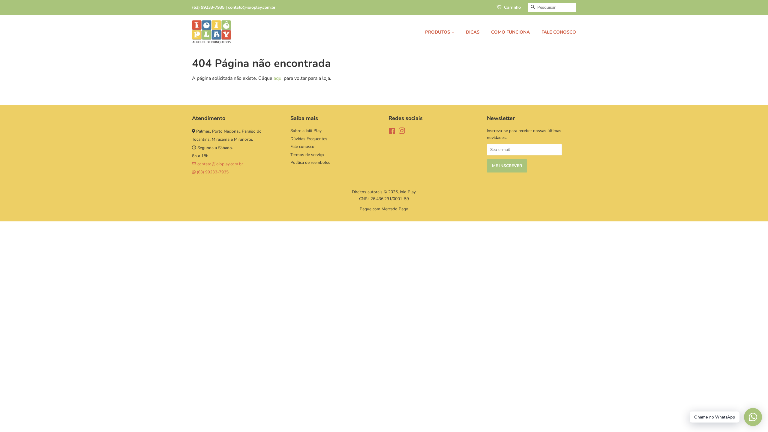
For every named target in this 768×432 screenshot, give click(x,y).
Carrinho (512, 7)
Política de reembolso (310, 162)
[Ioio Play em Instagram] (401, 132)
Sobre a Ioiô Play (306, 131)
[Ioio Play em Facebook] (391, 132)
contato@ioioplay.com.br (219, 164)
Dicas (472, 32)
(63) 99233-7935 (212, 172)
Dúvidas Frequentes (308, 139)
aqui (278, 78)
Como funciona (510, 32)
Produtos (438, 32)
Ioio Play (408, 192)
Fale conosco (559, 32)
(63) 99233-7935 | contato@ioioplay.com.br (233, 7)
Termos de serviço (307, 155)
